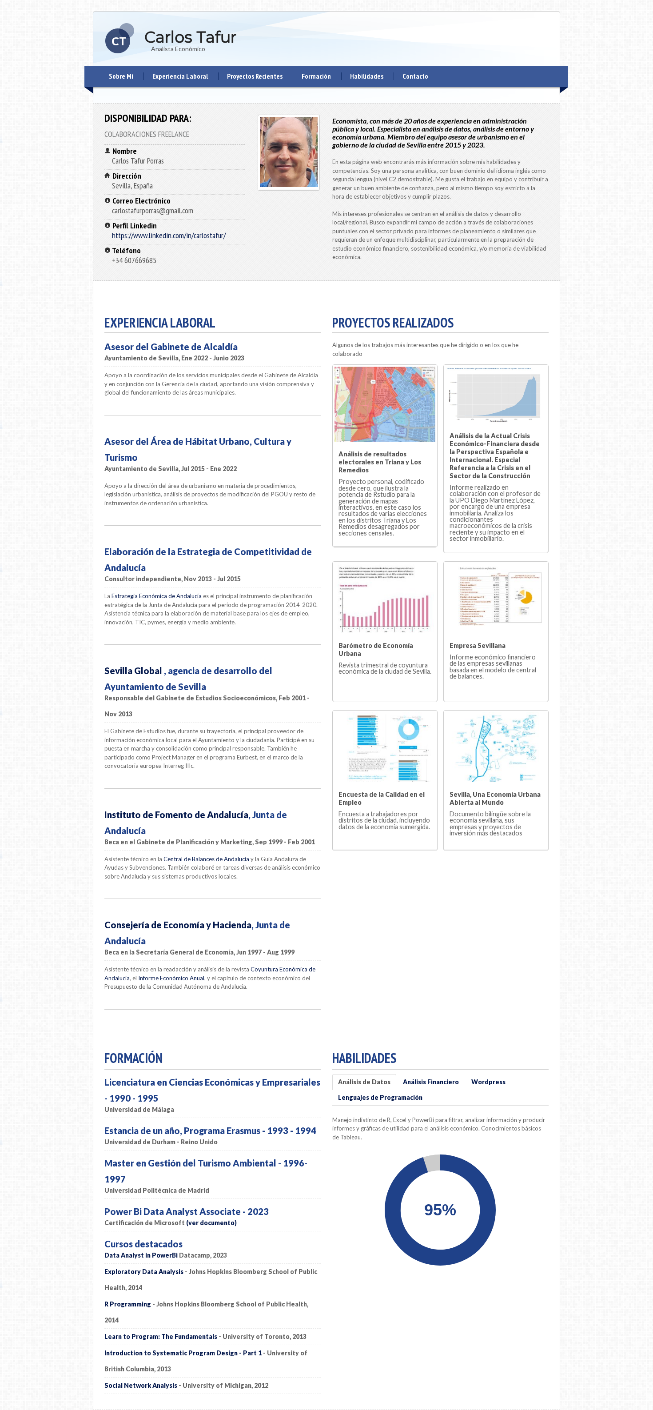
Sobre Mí (121, 76)
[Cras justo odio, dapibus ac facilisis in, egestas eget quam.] (496, 746)
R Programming (127, 1304)
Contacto (415, 76)
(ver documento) (211, 1222)
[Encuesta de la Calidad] (384, 746)
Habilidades (366, 76)
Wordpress (488, 1082)
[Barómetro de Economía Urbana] (384, 597)
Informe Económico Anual (171, 978)
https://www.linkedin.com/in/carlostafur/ (169, 235)
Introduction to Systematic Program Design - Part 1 (183, 1353)
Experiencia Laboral (180, 76)
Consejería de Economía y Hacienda (177, 924)
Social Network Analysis (140, 1385)
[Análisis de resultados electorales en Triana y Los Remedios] (384, 403)
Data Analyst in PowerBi (141, 1255)
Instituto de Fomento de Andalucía (176, 814)
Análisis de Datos (364, 1082)
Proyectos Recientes (255, 76)
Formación (316, 76)
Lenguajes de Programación (380, 1097)
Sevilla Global (134, 670)
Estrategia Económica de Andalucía (156, 595)
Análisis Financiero (431, 1082)
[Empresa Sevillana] (496, 597)
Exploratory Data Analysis (143, 1271)
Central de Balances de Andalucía (206, 859)
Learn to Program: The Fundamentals (160, 1336)
